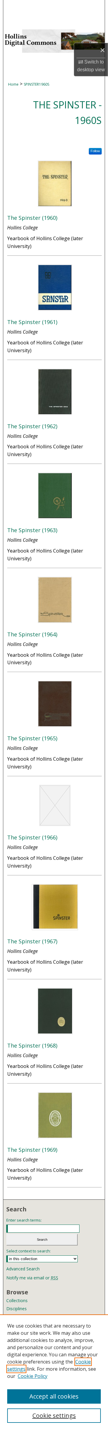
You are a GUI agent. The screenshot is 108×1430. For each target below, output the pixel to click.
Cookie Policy (32, 1376)
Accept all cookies (54, 1396)
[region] (54, 1372)
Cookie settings (54, 1415)
